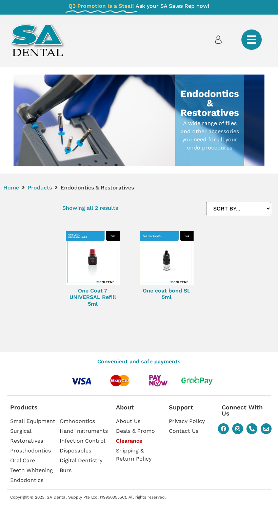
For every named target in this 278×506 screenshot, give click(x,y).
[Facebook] (223, 428)
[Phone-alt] (251, 428)
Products (40, 187)
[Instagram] (237, 428)
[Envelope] (266, 428)
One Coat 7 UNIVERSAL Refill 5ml (93, 297)
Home (11, 187)
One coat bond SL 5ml (167, 293)
